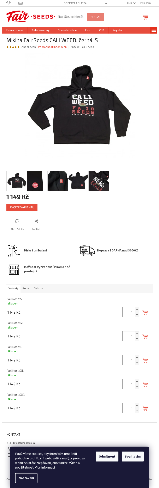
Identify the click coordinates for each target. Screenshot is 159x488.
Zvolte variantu (22, 207)
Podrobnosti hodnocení (52, 47)
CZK (129, 3)
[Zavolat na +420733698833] (12, 3)
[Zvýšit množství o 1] (137, 309)
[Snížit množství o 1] (137, 314)
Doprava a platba (75, 3)
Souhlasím (133, 456)
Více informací (45, 467)
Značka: (82, 47)
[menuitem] (15, 30)
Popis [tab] (26, 288)
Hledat (95, 16)
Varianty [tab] (13, 288)
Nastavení (26, 478)
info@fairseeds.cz (24, 443)
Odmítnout (107, 456)
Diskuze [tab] (38, 288)
